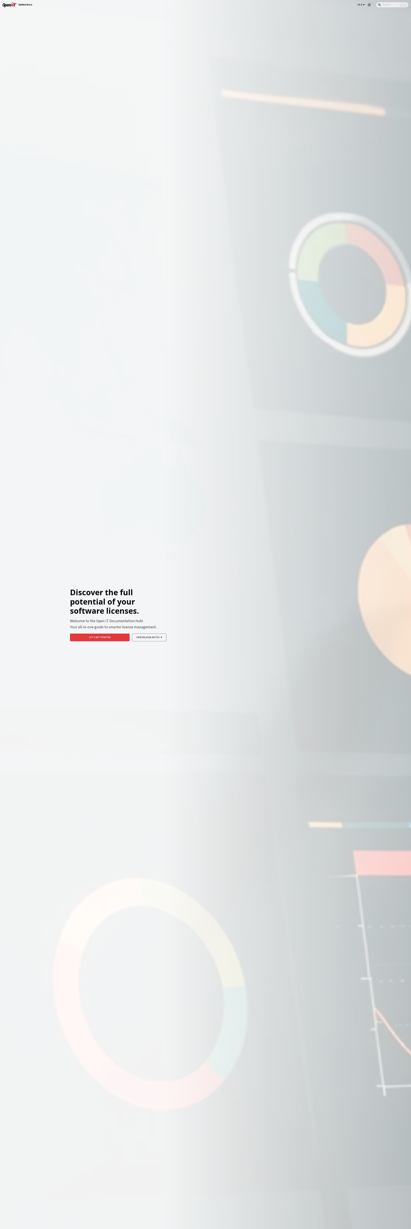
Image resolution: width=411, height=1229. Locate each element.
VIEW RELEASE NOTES (149, 637)
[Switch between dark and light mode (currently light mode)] (369, 4)
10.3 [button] (360, 4)
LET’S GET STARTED (100, 637)
